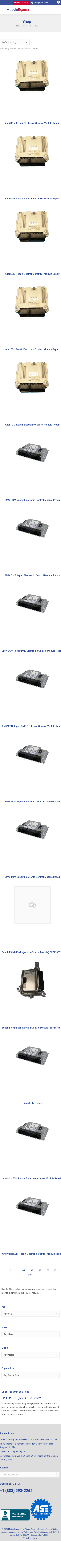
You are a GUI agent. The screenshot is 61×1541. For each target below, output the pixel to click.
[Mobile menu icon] (55, 10)
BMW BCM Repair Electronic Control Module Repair (32, 500)
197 (23, 1270)
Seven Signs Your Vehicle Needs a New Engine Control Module (29, 1456)
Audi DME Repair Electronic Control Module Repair (32, 198)
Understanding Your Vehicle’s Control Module (21, 1439)
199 (39, 1270)
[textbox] (8, 1314)
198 (31, 1270)
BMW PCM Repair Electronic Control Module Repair (32, 801)
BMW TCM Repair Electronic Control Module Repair (32, 877)
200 (47, 1270)
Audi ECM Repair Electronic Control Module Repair (32, 274)
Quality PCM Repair (9, 1451)
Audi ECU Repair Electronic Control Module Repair (32, 349)
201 (56, 1270)
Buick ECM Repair (32, 1103)
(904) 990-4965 (40, 2)
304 (30, 1274)
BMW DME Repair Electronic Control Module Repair (32, 575)
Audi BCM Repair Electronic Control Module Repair (32, 123)
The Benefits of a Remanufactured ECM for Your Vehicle (26, 1444)
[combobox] (30, 1314)
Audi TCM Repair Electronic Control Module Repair (32, 424)
